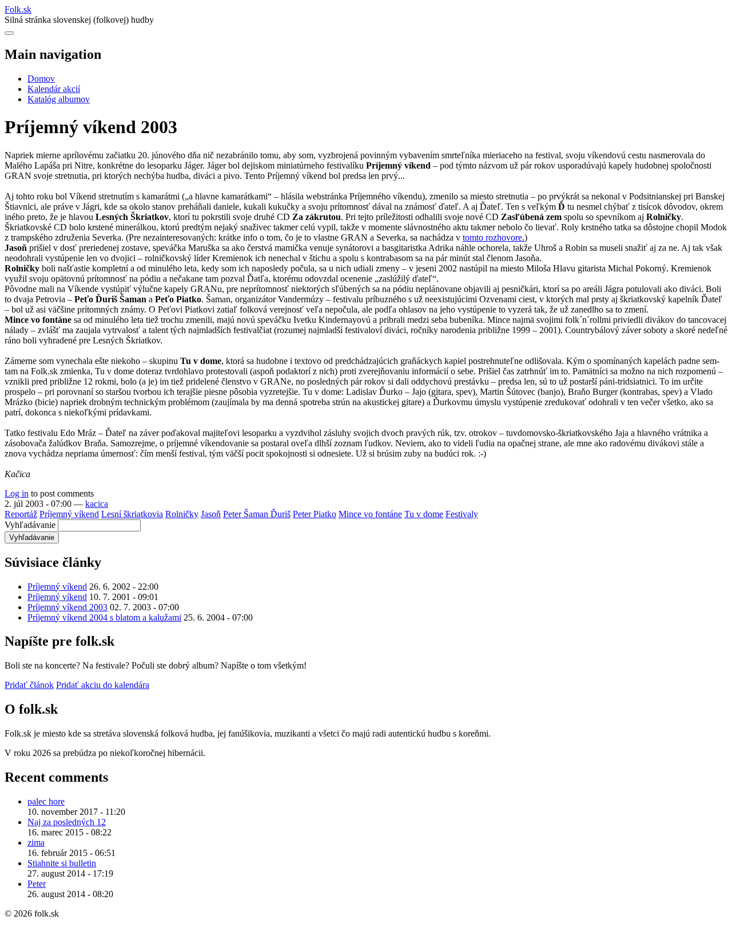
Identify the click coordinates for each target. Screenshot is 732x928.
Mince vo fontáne (370, 514)
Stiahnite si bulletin (61, 863)
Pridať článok (29, 685)
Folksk (18, 9)
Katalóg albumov (58, 99)
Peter (36, 884)
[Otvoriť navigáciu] (9, 33)
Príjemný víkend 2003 (67, 607)
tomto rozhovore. (493, 237)
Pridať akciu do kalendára (102, 685)
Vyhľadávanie (30, 525)
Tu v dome (423, 514)
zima (36, 842)
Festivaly (461, 514)
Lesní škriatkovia (132, 514)
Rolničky (181, 514)
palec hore (46, 801)
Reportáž (21, 514)
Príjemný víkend (69, 514)
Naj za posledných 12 (66, 822)
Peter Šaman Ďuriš (257, 514)
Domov (41, 78)
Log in (17, 493)
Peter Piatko (314, 514)
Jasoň (211, 514)
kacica (96, 504)
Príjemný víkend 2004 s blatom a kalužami (104, 617)
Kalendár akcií (53, 89)
